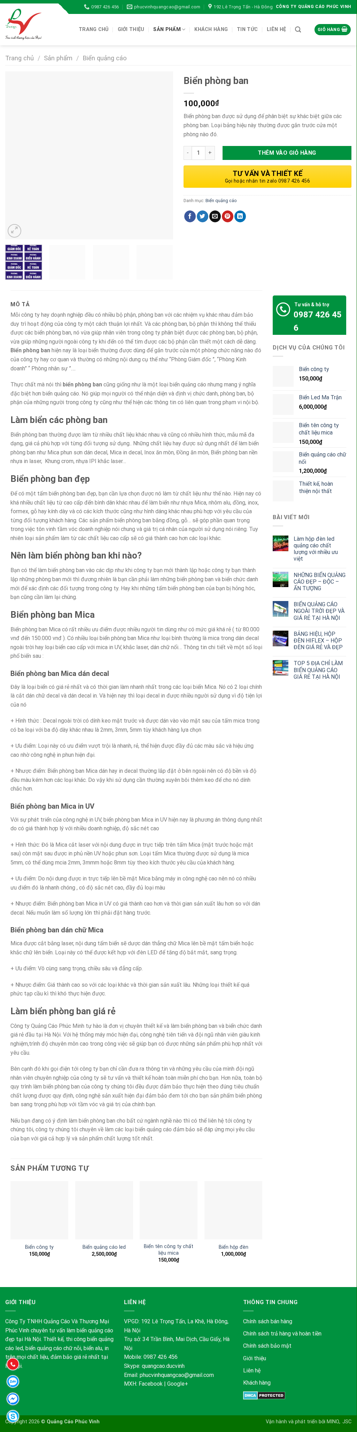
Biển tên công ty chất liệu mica (168, 1250)
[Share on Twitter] (202, 216)
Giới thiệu (131, 29)
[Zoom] (14, 231)
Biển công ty (39, 1247)
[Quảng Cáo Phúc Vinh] (36, 24)
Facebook (151, 1383)
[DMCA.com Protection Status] (264, 1395)
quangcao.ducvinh (163, 1366)
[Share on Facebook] (190, 216)
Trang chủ (94, 29)
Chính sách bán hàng (267, 1321)
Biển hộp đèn (233, 1247)
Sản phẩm (166, 29)
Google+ (177, 1383)
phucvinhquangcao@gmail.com (177, 1375)
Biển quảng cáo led (104, 1247)
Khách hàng (257, 1382)
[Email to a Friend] (215, 216)
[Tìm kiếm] (298, 30)
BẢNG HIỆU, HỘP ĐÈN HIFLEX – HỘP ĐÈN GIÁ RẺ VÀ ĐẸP (318, 640)
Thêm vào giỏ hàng (287, 152)
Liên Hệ (276, 29)
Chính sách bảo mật (268, 1345)
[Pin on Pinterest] (227, 216)
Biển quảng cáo (105, 58)
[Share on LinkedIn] (240, 216)
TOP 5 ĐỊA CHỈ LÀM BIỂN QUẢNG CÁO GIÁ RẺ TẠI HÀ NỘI (318, 670)
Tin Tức (247, 29)
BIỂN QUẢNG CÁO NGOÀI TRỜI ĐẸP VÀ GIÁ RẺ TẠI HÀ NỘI (319, 611)
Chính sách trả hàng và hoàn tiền (282, 1333)
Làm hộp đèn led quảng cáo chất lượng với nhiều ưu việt (316, 549)
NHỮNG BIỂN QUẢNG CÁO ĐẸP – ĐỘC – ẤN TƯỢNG (320, 582)
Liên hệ (252, 1370)
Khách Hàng (211, 29)
